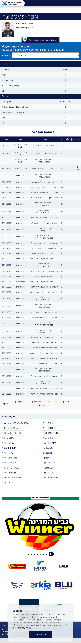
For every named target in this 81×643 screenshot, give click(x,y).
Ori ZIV (7, 482)
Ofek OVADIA (10, 462)
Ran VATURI (48, 472)
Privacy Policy (25, 627)
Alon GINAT (9, 442)
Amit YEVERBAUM (51, 477)
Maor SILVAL (48, 467)
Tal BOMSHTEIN (50, 432)
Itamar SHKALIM (11, 467)
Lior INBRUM (10, 447)
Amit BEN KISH (50, 428)
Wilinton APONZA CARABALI (17, 423)
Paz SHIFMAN (49, 462)
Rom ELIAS (9, 437)
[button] (76, 3)
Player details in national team (42, 41)
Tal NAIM (47, 457)
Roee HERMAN (50, 442)
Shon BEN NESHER (12, 432)
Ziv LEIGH (47, 452)
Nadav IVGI (48, 447)
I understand (40, 634)
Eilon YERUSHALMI (13, 477)
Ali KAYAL (8, 452)
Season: (6, 55)
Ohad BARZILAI (11, 428)
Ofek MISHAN (10, 457)
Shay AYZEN (48, 423)
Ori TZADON (10, 472)
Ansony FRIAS (49, 437)
